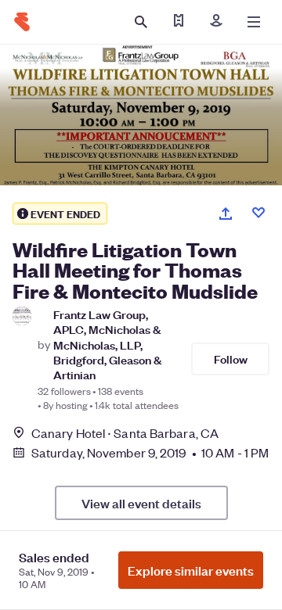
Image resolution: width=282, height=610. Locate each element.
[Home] (22, 22)
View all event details (141, 502)
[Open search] (141, 22)
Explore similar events (191, 570)
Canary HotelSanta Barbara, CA (125, 433)
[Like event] (258, 213)
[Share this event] (225, 213)
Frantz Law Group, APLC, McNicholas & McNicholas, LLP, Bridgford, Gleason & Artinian (107, 344)
